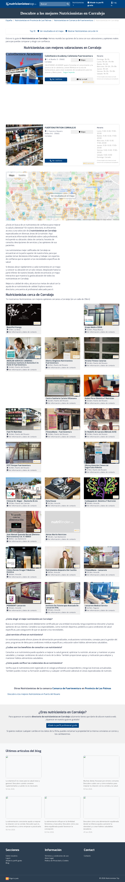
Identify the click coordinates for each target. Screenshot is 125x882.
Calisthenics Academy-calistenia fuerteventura (69, 56)
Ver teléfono (57, 79)
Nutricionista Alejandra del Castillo (61, 570)
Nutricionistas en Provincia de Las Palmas (33, 20)
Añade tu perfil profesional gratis (62, 725)
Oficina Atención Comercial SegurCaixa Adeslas (96, 466)
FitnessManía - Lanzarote (96, 570)
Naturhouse (51, 501)
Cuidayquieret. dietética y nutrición (100, 501)
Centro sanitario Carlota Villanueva (61, 398)
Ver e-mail (82, 79)
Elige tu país (14, 878)
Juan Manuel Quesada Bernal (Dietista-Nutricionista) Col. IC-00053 (23, 535)
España (9, 20)
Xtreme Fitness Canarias (95, 361)
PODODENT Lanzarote (16, 606)
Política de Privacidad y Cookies (57, 861)
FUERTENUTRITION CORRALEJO (60, 127)
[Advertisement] (62, 104)
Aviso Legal (49, 858)
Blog (7, 863)
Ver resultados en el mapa (62, 196)
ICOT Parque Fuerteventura (19, 465)
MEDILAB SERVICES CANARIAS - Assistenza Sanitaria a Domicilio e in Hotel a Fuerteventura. (23, 363)
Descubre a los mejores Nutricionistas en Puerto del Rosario (34, 694)
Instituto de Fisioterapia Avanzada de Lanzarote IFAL (62, 607)
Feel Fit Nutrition (14, 432)
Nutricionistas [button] (78, 2)
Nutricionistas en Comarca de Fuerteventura (73, 20)
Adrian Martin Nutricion (56, 534)
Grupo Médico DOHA (93, 327)
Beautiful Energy (14, 327)
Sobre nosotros (11, 856)
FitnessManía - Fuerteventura (59, 432)
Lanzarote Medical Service (96, 606)
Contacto (87, 856)
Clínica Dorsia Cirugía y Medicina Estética (21, 571)
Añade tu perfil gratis (95, 4)
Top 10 (32, 31)
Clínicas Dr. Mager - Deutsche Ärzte (22, 501)
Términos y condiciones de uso (57, 856)
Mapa (82, 60)
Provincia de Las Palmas (98, 688)
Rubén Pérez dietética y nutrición (99, 398)
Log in (114, 4)
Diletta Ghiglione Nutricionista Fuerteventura (59, 362)
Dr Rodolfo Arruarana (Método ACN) (100, 432)
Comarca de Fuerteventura (66, 688)
